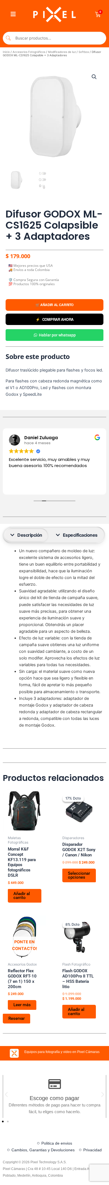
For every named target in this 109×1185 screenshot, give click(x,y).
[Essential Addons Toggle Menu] (13, 14)
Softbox (84, 51)
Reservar (16, 1018)
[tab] (26, 535)
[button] (94, 77)
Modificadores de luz (62, 51)
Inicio (6, 51)
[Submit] (8, 38)
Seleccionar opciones (79, 875)
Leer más (22, 1004)
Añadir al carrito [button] (21, 895)
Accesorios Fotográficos (29, 51)
